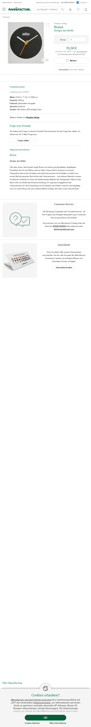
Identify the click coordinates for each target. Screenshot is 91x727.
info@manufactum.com (64, 229)
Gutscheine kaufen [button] (64, 267)
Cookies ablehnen (32, 723)
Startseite (6, 17)
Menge (63, 39)
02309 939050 (59, 226)
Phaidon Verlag (32, 117)
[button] (47, 25)
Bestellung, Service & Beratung (55, 2)
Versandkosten (81, 51)
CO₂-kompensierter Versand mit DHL (71, 54)
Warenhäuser (7, 2)
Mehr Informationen (58, 723)
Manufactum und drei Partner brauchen (31, 699)
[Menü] (4, 9)
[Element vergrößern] (47, 60)
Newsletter (18, 2)
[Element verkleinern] (43, 60)
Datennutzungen (41, 702)
